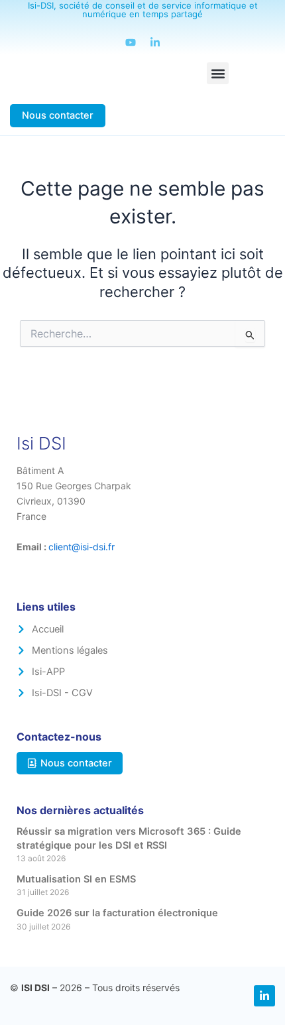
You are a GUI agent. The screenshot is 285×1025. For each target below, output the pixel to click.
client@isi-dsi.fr (81, 546)
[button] (218, 73)
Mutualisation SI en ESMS (76, 879)
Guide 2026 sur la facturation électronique (117, 913)
